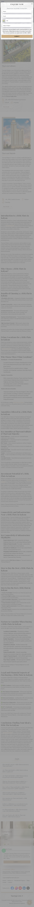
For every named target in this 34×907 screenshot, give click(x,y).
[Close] (32, 4)
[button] (3, 20)
